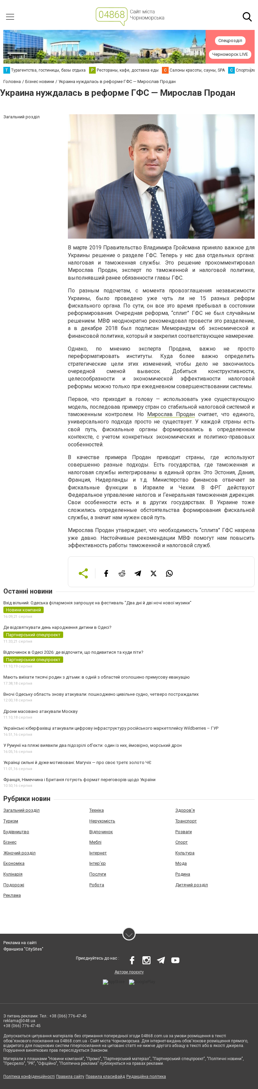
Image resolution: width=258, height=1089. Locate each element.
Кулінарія (13, 874)
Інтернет (98, 852)
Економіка (14, 863)
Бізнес (9, 842)
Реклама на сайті (20, 942)
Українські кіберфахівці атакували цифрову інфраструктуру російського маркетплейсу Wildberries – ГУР (110, 728)
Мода (181, 863)
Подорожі (13, 884)
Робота (96, 884)
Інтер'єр (97, 863)
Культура (185, 852)
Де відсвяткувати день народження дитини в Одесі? (57, 627)
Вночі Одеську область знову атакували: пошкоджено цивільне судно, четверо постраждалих (101, 694)
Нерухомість (102, 820)
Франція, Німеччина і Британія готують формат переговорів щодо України (79, 779)
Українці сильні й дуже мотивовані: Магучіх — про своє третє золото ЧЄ (77, 762)
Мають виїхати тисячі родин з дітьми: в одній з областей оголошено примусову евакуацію (96, 677)
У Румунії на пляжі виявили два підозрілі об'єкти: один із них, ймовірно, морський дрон (92, 745)
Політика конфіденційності (29, 1076)
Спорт (181, 842)
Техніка (96, 810)
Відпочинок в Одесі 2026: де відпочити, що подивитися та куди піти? (73, 652)
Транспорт (186, 820)
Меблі (95, 842)
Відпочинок (101, 831)
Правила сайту (70, 1076)
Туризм (10, 820)
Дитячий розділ (191, 884)
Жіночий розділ (19, 852)
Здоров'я (185, 810)
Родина (182, 874)
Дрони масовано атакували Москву (40, 711)
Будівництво (16, 831)
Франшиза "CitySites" (23, 949)
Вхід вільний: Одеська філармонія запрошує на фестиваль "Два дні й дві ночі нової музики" (97, 602)
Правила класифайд (105, 1076)
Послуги (97, 874)
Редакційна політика (146, 1076)
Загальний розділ (21, 810)
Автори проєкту (129, 972)
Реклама (12, 895)
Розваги (183, 831)
